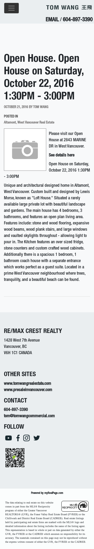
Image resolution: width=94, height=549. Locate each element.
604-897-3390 (78, 20)
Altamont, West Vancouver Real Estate (29, 122)
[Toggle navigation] (11, 8)
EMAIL (52, 20)
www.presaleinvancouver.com (28, 390)
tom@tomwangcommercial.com (29, 416)
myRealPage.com (53, 493)
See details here (61, 156)
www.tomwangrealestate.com (27, 384)
